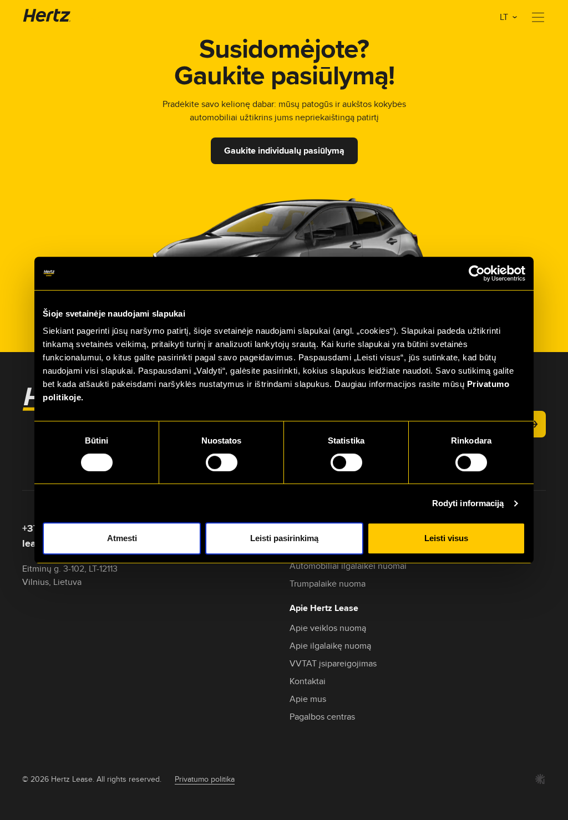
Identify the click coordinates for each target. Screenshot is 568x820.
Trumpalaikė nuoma (328, 583)
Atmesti (122, 538)
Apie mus (308, 698)
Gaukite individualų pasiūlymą (284, 150)
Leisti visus (446, 538)
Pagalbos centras (322, 716)
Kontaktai (308, 681)
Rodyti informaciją (468, 503)
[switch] (221, 462)
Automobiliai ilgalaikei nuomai (348, 565)
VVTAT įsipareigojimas (333, 663)
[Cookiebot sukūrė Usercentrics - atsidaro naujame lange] (476, 273)
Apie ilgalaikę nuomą (330, 645)
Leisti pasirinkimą (284, 538)
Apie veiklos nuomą (328, 628)
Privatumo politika (205, 779)
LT (505, 17)
